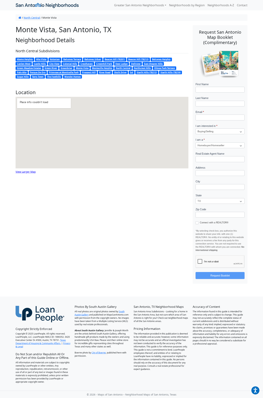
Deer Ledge (121, 63)
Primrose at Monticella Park (64, 72)
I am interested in (206, 125)
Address (200, 167)
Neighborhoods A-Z (221, 5)
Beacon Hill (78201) (115, 59)
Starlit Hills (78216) (170, 72)
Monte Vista (82, 68)
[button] (255, 390)
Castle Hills (40, 63)
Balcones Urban (92, 59)
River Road (105, 72)
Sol (131, 72)
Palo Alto (21, 72)
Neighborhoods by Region (187, 5)
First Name (202, 84)
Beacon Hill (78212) (138, 59)
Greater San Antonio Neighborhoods (139, 5)
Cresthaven (87, 63)
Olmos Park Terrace (164, 68)
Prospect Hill (89, 72)
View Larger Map (26, 171)
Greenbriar (66, 68)
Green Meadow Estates (29, 68)
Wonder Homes (72, 76)
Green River (51, 68)
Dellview (135, 63)
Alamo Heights (25, 59)
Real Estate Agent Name (210, 153)
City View (54, 63)
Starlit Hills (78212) (147, 72)
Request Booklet (220, 275)
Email (200, 111)
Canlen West (23, 63)
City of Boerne (99, 352)
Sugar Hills (23, 76)
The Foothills (54, 76)
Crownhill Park (104, 63)
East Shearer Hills (153, 63)
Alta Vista (41, 59)
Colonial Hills (70, 63)
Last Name (202, 98)
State (199, 195)
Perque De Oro (37, 72)
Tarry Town (37, 76)
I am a (200, 139)
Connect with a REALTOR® (213, 222)
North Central (32, 17)
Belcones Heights (161, 59)
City (198, 181)
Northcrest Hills (142, 68)
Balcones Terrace (72, 59)
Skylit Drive (120, 72)
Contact (242, 5)
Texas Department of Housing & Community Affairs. (41, 342)
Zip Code (201, 209)
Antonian (55, 59)
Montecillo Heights (102, 68)
